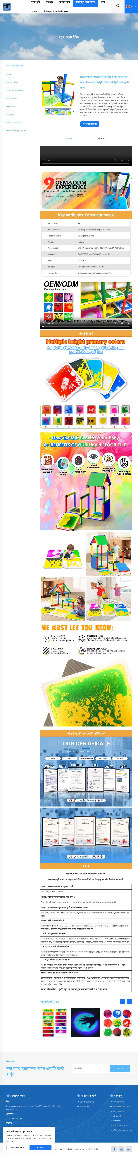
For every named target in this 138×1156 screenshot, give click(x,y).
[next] (73, 112)
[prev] (43, 112)
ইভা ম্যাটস (10, 114)
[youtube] (121, 1149)
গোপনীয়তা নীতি (93, 1149)
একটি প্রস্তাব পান (90, 124)
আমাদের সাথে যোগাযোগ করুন (55, 11)
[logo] (7, 6)
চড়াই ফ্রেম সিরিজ (17, 66)
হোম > (8, 66)
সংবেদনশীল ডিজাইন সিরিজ (15, 90)
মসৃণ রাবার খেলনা (11, 98)
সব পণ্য (9, 74)
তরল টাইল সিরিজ (12, 82)
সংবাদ (34, 11)
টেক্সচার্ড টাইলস (11, 106)
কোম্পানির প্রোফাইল (87, 1102)
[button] (122, 1001)
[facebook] (114, 1149)
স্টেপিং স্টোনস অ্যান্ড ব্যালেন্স (16, 130)
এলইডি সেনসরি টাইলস (14, 122)
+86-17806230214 (14, 1118)
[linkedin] (129, 1149)
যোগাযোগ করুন (85, 1106)
